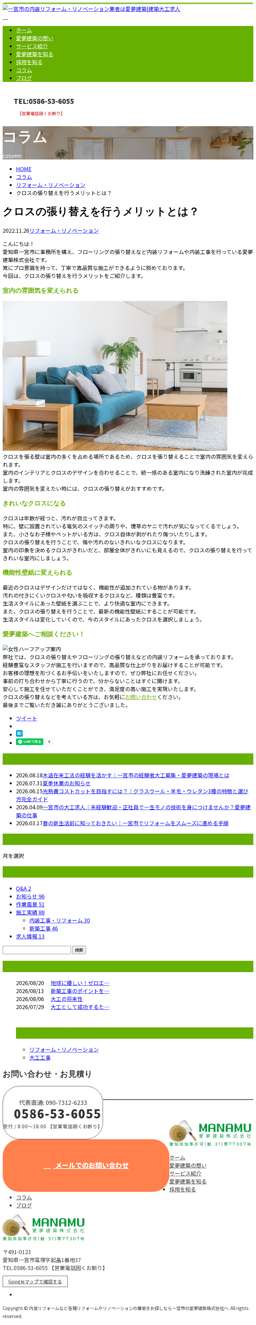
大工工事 (40, 1057)
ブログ (24, 78)
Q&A (23, 888)
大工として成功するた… (80, 1007)
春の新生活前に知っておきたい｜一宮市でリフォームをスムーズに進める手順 (136, 823)
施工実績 (30, 912)
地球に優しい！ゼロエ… (80, 983)
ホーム (24, 30)
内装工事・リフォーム (59, 920)
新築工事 (43, 928)
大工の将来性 (67, 999)
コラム (24, 70)
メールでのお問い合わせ (91, 1165)
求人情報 (30, 936)
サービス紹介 (32, 46)
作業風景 (30, 904)
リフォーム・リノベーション (50, 185)
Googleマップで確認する (35, 1281)
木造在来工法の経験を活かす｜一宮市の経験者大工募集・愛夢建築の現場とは (136, 775)
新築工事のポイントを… (80, 991)
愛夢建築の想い (34, 38)
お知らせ (30, 896)
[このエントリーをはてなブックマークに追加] (19, 734)
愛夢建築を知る (34, 54)
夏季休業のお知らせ (67, 783)
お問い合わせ (26, 120)
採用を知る (29, 62)
